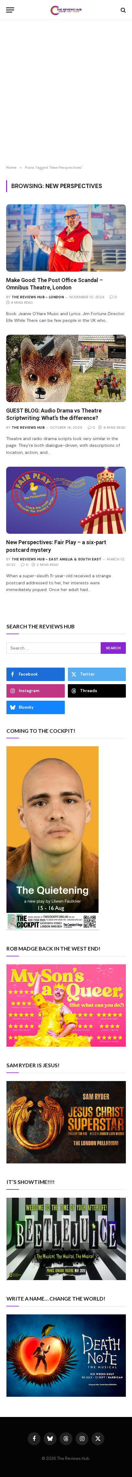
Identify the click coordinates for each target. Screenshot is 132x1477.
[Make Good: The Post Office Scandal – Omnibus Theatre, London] (66, 237)
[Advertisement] (66, 93)
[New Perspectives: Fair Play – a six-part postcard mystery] (66, 500)
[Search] (122, 10)
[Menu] (10, 10)
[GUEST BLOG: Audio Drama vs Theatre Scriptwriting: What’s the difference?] (66, 368)
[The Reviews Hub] (66, 10)
